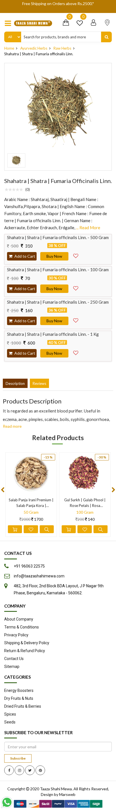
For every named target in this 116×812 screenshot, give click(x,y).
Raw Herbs (62, 48)
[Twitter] (30, 770)
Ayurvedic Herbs (33, 48)
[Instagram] (19, 770)
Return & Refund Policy (24, 650)
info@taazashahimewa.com (39, 576)
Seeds (9, 722)
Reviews (39, 383)
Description (15, 383)
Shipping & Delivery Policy (26, 643)
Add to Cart (24, 256)
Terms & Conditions (21, 627)
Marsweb (67, 794)
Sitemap (11, 666)
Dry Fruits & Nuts (18, 698)
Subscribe (18, 758)
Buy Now (54, 256)
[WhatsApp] (8, 802)
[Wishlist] (79, 23)
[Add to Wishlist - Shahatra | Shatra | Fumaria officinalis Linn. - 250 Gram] (76, 319)
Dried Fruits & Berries (22, 706)
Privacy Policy (16, 635)
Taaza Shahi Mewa (56, 788)
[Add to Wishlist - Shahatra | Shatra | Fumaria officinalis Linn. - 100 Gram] (76, 287)
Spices (10, 714)
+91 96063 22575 (29, 566)
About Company (18, 619)
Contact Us (14, 658)
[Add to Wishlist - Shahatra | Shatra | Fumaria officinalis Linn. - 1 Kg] (76, 351)
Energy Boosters (19, 690)
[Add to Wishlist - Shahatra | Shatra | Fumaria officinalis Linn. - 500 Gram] (76, 254)
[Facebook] (9, 770)
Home (9, 48)
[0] (65, 23)
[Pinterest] (40, 770)
